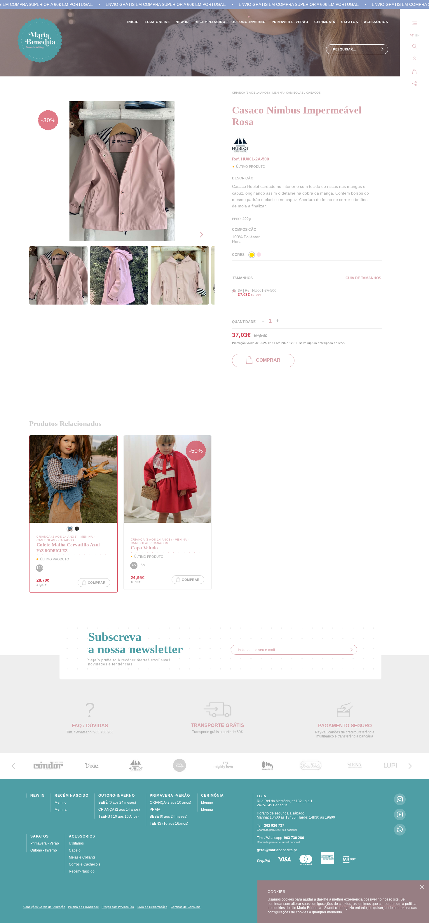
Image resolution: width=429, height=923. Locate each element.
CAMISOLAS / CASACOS (303, 92)
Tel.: (270, 826)
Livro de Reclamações (152, 906)
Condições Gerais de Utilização (44, 906)
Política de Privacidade (83, 906)
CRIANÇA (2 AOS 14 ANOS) (251, 92)
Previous (203, 219)
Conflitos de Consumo (185, 906)
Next (203, 234)
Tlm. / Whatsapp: (280, 838)
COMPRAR (266, 360)
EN (417, 35)
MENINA (278, 92)
